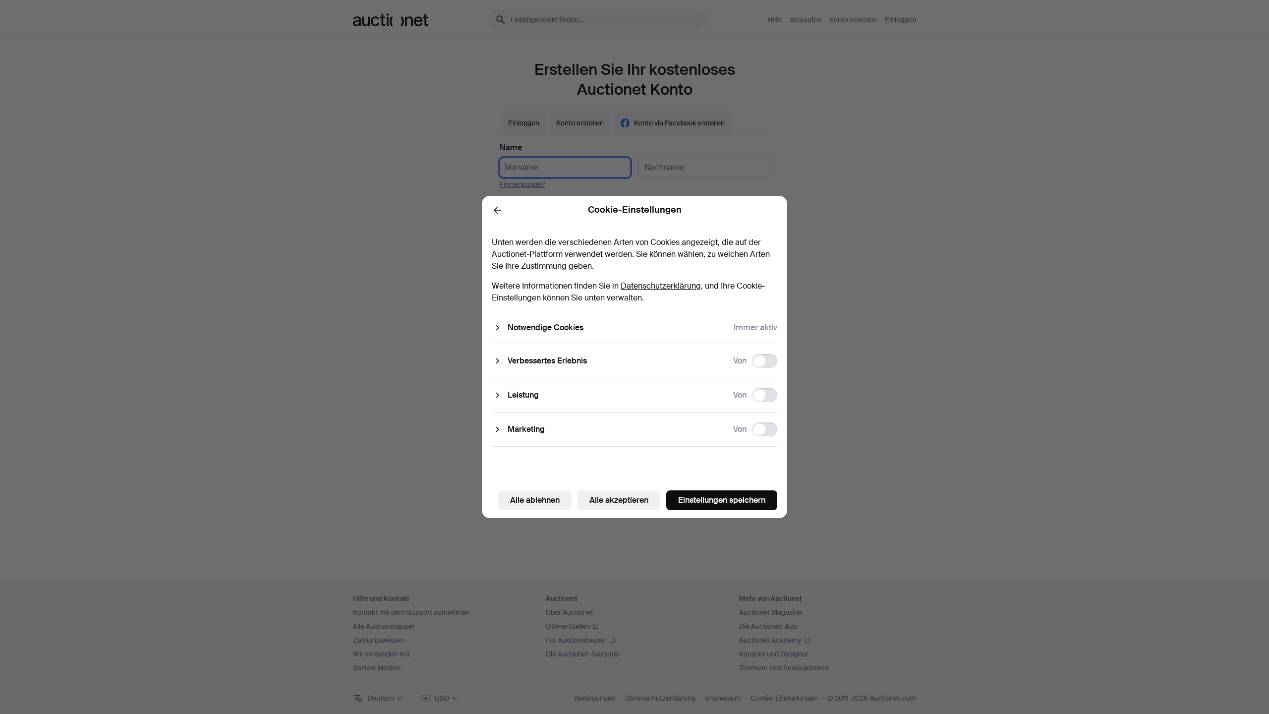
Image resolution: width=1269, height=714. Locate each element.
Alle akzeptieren (618, 500)
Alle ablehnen (535, 500)
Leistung (523, 395)
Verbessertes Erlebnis (547, 361)
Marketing (526, 429)
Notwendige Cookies (545, 327)
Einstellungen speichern (721, 500)
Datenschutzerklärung (661, 286)
